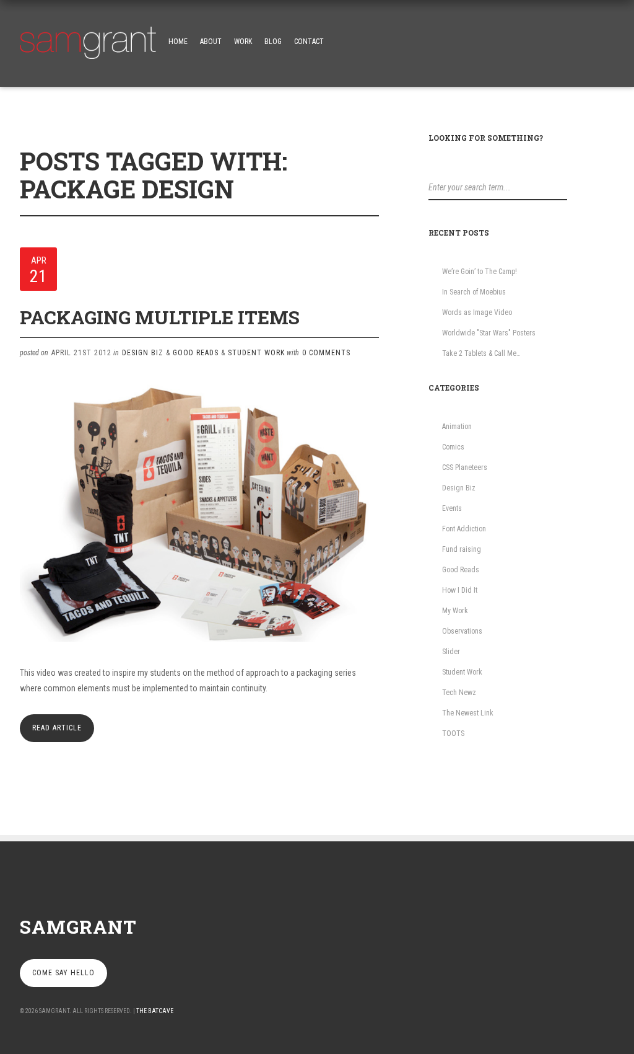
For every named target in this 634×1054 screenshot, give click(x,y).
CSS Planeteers (464, 467)
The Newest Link (467, 713)
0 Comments (326, 352)
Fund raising (461, 549)
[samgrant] (88, 39)
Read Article (57, 728)
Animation (457, 426)
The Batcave (154, 1011)
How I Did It (459, 590)
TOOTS (453, 733)
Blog (273, 41)
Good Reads (196, 352)
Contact (309, 41)
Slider (451, 651)
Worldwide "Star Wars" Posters (489, 333)
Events (452, 508)
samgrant (78, 926)
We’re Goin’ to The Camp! (479, 271)
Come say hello (63, 972)
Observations (462, 631)
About (211, 41)
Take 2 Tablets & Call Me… (481, 353)
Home (178, 41)
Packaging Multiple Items (160, 317)
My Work (455, 610)
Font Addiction (464, 529)
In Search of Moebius (474, 292)
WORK (243, 41)
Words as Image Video (477, 312)
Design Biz (142, 352)
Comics (453, 447)
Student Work (256, 352)
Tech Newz (459, 692)
